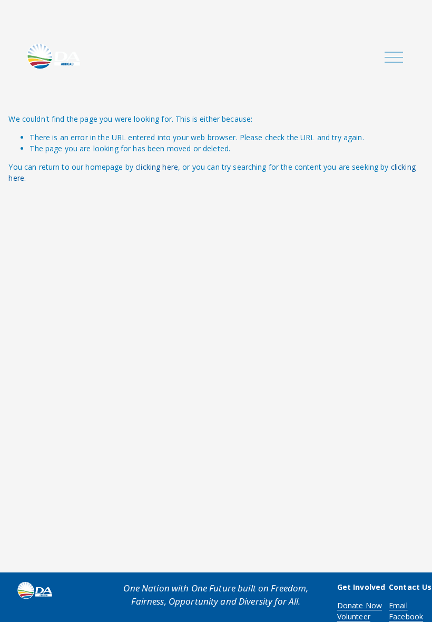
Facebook (406, 616)
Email (398, 605)
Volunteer (353, 616)
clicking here (156, 167)
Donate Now (359, 605)
